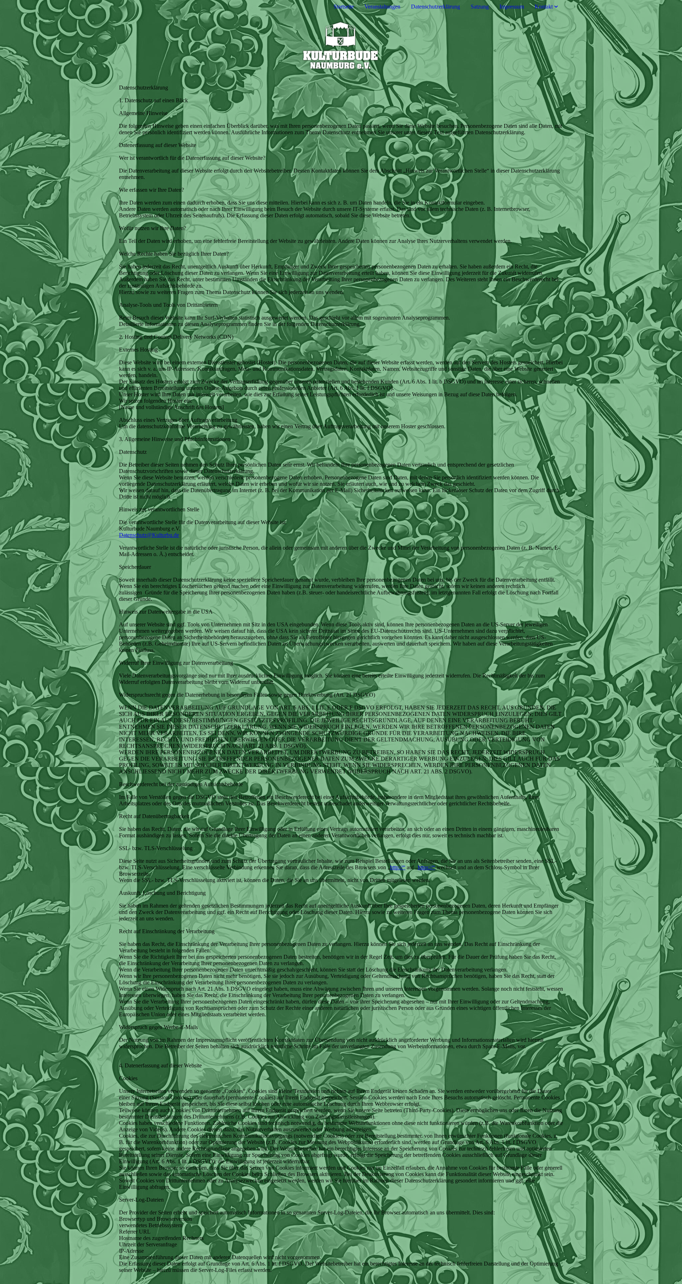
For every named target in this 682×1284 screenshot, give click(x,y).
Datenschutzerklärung (435, 7)
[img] (341, 43)
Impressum (511, 7)
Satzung (480, 7)
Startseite (344, 7)
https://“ (426, 867)
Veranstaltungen (382, 7)
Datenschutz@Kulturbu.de (149, 535)
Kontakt (544, 7)
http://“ (397, 867)
